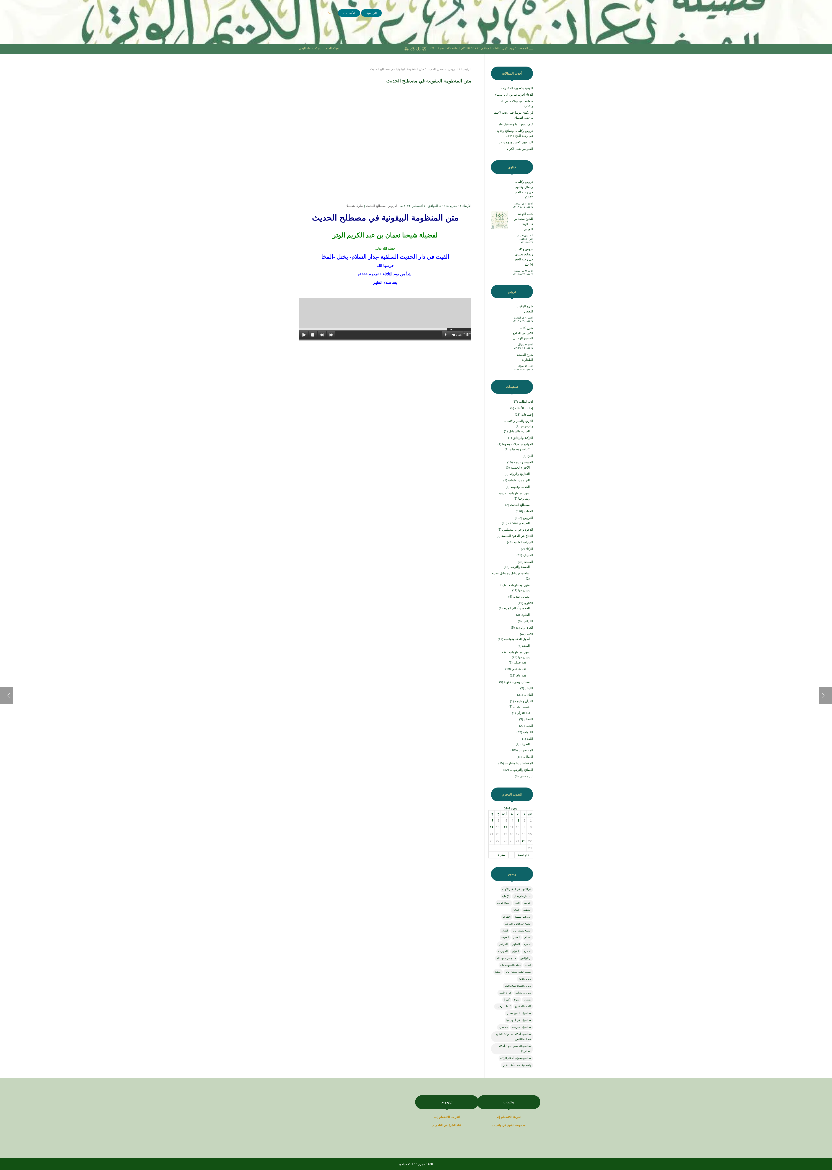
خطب (528, 965)
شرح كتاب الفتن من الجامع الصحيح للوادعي (523, 333)
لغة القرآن (523, 713)
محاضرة (503, 1027)
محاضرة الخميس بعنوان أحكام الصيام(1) (515, 1048)
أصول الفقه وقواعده (517, 639)
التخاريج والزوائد (519, 474)
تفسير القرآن (521, 706)
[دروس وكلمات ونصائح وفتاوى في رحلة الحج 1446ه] (499, 256)
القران (515, 951)
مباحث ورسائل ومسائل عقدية (511, 573)
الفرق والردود (524, 627)
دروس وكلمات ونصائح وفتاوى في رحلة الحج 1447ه (524, 189)
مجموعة (520, 1125)
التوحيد (527, 902)
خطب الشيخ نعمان (510, 965)
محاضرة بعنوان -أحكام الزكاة (515, 1058)
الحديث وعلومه (523, 462)
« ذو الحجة (524, 854)
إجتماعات (527, 414)
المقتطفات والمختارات (519, 763)
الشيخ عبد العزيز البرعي (518, 923)
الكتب (529, 725)
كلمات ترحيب (503, 1006)
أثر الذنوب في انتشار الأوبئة (516, 889)
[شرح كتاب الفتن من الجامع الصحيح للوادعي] (499, 335)
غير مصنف (526, 776)
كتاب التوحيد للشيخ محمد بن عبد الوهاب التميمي (523, 221)
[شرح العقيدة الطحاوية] (499, 361)
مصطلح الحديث (376, 206)
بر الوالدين (525, 958)
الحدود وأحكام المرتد (517, 608)
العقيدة (528, 562)
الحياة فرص (503, 902)
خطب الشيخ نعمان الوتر (518, 971)
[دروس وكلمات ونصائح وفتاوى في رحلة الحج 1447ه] (499, 188)
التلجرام (438, 1125)
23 (523, 841)
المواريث (503, 951)
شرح (516, 999)
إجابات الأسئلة (524, 408)
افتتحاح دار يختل (522, 896)
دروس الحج (525, 978)
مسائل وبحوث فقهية (517, 682)
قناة (459, 1125)
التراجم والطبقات (519, 480)
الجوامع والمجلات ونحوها (517, 444)
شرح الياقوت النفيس (525, 308)
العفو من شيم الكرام (520, 148)
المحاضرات (526, 750)
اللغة (530, 738)
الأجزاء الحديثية (520, 467)
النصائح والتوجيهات (521, 769)
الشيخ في (508, 1125)
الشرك (506, 916)
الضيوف (528, 555)
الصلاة (526, 645)
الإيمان (505, 896)
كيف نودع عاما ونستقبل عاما (515, 124)
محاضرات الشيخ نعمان (519, 1013)
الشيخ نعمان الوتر (521, 930)
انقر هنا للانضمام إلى (509, 1117)
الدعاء (515, 909)
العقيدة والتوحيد (520, 567)
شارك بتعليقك (354, 206)
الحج (530, 456)
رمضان (527, 999)
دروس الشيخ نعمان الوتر (518, 985)
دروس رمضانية (523, 992)
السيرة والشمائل (519, 431)
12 (505, 827)
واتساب (496, 1125)
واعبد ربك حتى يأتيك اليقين (517, 1065)
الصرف (525, 744)
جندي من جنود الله (506, 958)
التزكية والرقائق (523, 438)
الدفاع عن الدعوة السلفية (517, 536)
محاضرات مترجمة (521, 1027)
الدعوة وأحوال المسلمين (517, 529)
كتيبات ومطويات (519, 449)
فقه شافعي (519, 669)
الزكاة (529, 549)
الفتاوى (528, 603)
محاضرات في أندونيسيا (518, 1020)
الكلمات (528, 732)
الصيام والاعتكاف (519, 523)
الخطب (528, 511)
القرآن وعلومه (524, 701)
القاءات (528, 694)
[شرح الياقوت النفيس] (499, 313)
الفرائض (528, 621)
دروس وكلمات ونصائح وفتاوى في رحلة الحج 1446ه (524, 256)
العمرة (527, 944)
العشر (516, 937)
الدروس (393, 206)
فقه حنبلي (520, 662)
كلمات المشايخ (523, 1006)
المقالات (528, 756)
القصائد (528, 719)
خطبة (498, 971)
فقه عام (521, 675)
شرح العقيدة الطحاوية (525, 357)
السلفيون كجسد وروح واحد (516, 142)
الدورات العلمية (523, 542)
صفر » (501, 854)
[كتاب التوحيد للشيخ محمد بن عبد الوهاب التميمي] (499, 220)
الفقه (529, 634)
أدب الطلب (526, 401)
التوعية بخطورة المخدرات (517, 88)
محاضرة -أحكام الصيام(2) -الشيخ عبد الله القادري (513, 1037)
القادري (527, 951)
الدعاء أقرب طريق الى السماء (514, 94)
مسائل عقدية (521, 596)
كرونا (507, 999)
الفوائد (529, 688)
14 (491, 827)
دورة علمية (505, 992)
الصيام (527, 937)
